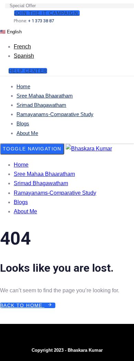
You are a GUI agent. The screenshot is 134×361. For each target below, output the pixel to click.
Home (23, 86)
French (22, 46)
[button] (11, 31)
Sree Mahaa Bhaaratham (44, 96)
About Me (27, 133)
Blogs (22, 123)
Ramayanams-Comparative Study (54, 114)
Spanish (24, 56)
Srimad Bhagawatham (41, 105)
